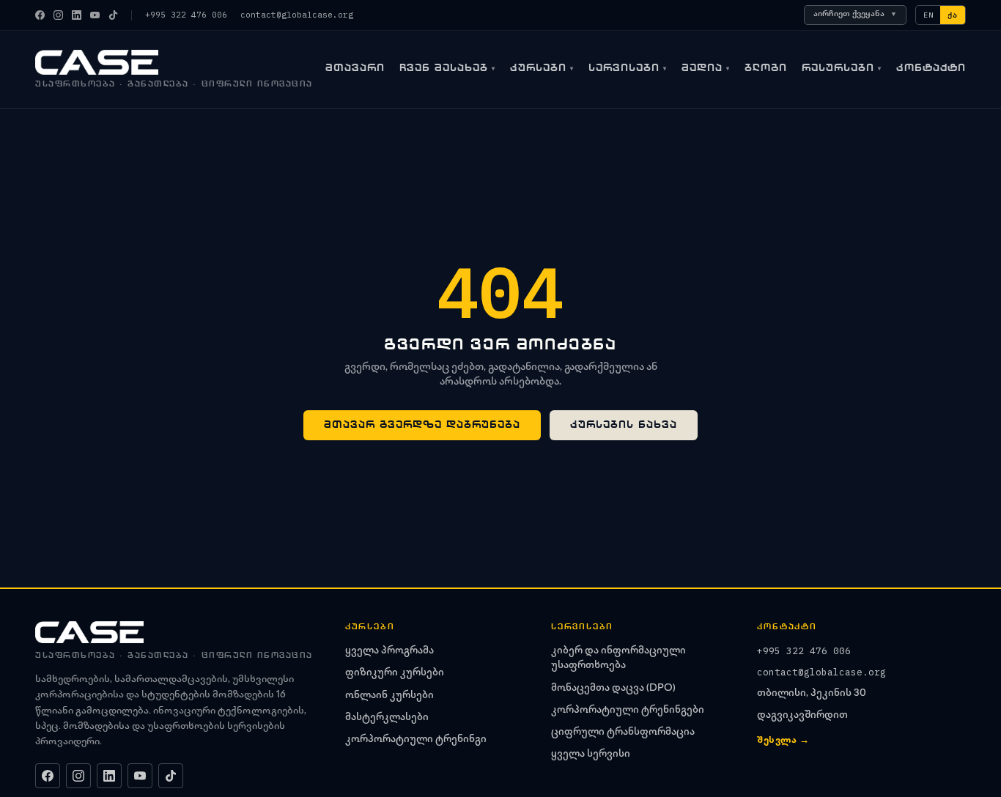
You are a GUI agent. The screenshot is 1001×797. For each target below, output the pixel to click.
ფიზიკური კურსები (394, 673)
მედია (706, 68)
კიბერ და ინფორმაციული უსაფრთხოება (618, 658)
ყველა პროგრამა (389, 651)
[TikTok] (113, 15)
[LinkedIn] (76, 15)
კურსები (542, 68)
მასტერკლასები (387, 718)
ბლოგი (766, 68)
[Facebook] (40, 15)
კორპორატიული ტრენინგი (416, 740)
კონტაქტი (931, 68)
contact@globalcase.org (296, 15)
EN (928, 15)
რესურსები (842, 68)
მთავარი (355, 68)
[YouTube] (95, 15)
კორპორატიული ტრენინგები (627, 710)
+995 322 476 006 (186, 15)
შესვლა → (783, 741)
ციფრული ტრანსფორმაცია (623, 732)
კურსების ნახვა (623, 424)
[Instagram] (58, 15)
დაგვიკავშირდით (802, 716)
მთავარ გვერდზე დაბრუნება (422, 424)
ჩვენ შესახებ (447, 68)
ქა (953, 15)
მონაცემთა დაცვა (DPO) (613, 688)
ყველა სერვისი (590, 754)
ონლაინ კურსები (389, 696)
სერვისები (627, 68)
